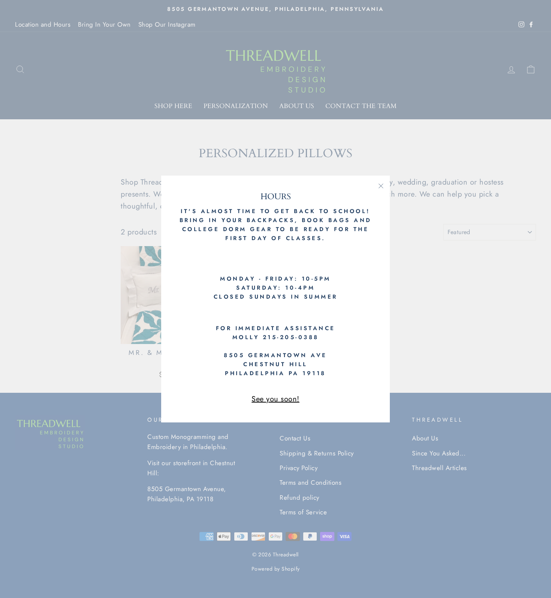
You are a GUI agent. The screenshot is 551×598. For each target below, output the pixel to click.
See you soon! (275, 399)
